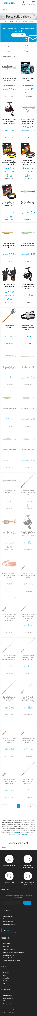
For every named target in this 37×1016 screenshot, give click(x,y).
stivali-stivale (24, 834)
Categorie (8, 46)
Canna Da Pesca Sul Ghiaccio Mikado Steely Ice (9, 699)
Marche (27, 46)
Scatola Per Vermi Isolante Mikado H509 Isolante (27, 328)
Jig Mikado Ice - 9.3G (9, 449)
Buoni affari (6, 978)
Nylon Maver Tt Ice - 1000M (28, 79)
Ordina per (8, 51)
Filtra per (27, 51)
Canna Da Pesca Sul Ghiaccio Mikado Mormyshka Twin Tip (28, 699)
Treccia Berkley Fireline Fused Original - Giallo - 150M (9, 162)
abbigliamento (15, 832)
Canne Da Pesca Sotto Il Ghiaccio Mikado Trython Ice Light (28, 658)
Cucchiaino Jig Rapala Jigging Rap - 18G (9, 79)
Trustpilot (3, 847)
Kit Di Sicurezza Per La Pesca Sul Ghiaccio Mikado (9, 575)
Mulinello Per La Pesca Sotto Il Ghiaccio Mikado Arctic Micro (28, 534)
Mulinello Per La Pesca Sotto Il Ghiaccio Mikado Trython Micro (9, 121)
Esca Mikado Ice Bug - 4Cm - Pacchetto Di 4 (9, 533)
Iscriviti (27, 903)
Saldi (4, 975)
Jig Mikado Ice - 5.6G (27, 408)
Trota (17, 21)
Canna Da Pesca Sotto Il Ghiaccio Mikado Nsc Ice (28, 493)
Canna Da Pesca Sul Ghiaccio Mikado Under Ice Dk (28, 575)
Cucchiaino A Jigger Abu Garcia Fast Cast (27, 244)
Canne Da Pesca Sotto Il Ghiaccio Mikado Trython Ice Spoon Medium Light (9, 616)
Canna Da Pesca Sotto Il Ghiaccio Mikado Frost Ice (9, 740)
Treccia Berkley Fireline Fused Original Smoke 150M (9, 204)
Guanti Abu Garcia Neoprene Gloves (9, 285)
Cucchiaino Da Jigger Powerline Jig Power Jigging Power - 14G (27, 121)
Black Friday (6, 981)
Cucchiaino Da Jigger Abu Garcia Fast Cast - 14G (28, 204)
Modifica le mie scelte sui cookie (11, 960)
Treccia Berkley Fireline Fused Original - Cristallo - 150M (28, 162)
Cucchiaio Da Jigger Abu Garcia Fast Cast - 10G (9, 245)
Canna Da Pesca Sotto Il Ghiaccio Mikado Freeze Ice (28, 740)
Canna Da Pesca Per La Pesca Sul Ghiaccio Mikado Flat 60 (9, 781)
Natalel (5, 983)
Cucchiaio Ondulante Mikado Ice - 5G (9, 368)
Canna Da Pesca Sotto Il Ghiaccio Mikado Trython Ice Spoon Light (28, 616)
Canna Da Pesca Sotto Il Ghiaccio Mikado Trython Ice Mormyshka (9, 658)
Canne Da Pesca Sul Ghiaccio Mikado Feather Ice (28, 781)
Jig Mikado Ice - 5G (28, 449)
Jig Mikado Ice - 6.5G (9, 408)
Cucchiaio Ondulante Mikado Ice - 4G (9, 492)
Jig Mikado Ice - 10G (28, 367)
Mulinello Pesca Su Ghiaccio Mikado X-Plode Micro (28, 286)
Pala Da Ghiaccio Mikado (9, 327)
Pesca (11, 21)
